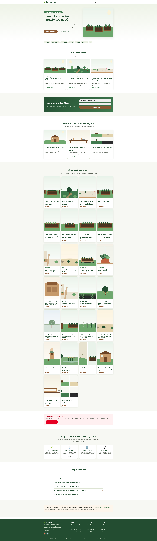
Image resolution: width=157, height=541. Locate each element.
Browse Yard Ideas (64, 31)
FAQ (91, 42)
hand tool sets (107, 507)
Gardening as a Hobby (75, 524)
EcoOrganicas (50, 2)
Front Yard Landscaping (76, 529)
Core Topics (47, 42)
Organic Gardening (90, 529)
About (111, 2)
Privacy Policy (103, 527)
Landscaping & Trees (95, 2)
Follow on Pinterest (51, 422)
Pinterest (78, 42)
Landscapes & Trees (75, 527)
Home (80, 2)
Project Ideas (64, 42)
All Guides (71, 42)
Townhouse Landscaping (91, 527)
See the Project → (49, 155)
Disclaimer (103, 529)
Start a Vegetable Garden (76, 531)
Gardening (85, 2)
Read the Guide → (49, 87)
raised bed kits (99, 507)
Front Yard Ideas (105, 2)
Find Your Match (55, 42)
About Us (103, 524)
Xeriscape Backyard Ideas (91, 524)
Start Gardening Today (50, 31)
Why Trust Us (85, 42)
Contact (102, 531)
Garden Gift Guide (89, 531)
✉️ (47, 533)
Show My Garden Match (95, 107)
